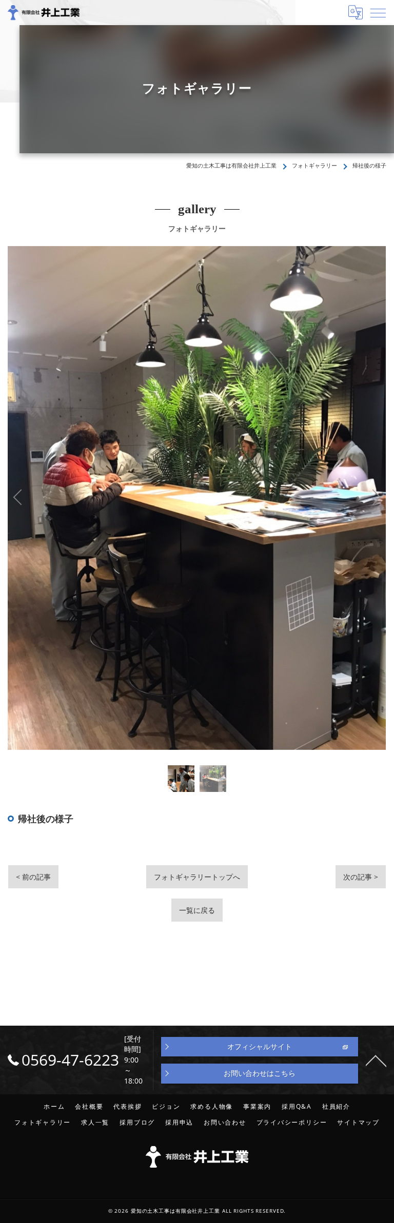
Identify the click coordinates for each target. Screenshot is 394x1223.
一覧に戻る (197, 910)
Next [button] (291, 498)
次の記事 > (360, 877)
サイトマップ (358, 1122)
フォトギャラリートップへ (197, 877)
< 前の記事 (33, 877)
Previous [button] (102, 498)
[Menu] (378, 12)
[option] (181, 778)
